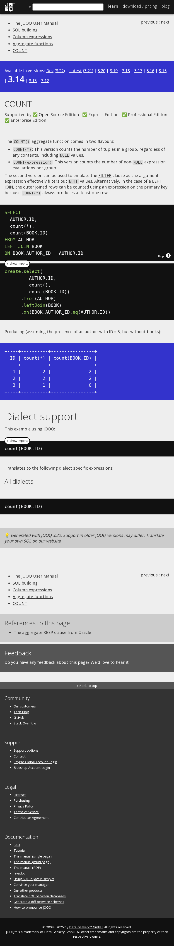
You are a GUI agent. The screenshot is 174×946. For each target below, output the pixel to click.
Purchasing (22, 800)
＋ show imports (17, 263)
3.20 (101, 70)
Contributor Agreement (31, 817)
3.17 (138, 70)
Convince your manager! (31, 884)
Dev (49, 70)
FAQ (17, 845)
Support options (26, 750)
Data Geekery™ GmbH (86, 927)
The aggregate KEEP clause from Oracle (52, 632)
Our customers (25, 706)
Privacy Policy (24, 806)
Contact (20, 756)
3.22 (60, 70)
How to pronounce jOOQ (32, 907)
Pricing (140, 6)
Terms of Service (26, 812)
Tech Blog (21, 712)
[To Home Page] (10, 11)
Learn (113, 6)
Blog (165, 6)
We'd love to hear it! (110, 662)
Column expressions (32, 36)
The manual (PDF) (27, 867)
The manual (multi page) (32, 862)
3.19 (114, 70)
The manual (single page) (33, 856)
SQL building (25, 30)
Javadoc (19, 873)
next (165, 22)
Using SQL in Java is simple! (34, 879)
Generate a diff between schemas (39, 902)
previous (149, 22)
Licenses (20, 795)
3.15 (163, 70)
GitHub (19, 717)
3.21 (88, 70)
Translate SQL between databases (40, 896)
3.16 (150, 70)
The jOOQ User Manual (35, 23)
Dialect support (41, 416)
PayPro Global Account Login (35, 762)
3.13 (33, 80)
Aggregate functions (33, 43)
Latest (75, 70)
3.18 (126, 70)
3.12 (45, 80)
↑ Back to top (87, 685)
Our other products (28, 890)
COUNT (20, 50)
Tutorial (19, 850)
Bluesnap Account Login (32, 767)
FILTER (104, 175)
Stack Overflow (25, 723)
